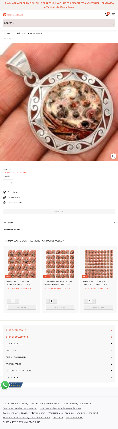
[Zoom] (113, 156)
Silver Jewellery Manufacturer (77, 403)
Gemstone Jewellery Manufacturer (20, 408)
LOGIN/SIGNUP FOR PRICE (15, 172)
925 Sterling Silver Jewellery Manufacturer (24, 413)
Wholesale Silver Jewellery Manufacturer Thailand (73, 413)
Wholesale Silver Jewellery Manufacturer (60, 408)
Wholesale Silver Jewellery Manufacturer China (26, 417)
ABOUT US (58, 417)
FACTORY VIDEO (74, 417)
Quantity (6, 176)
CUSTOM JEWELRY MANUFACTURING (21, 422)
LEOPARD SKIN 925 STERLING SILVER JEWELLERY (39, 241)
